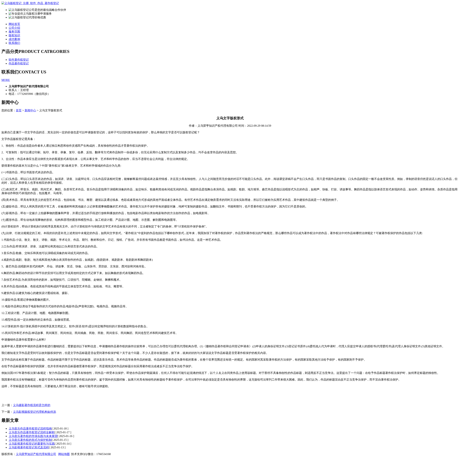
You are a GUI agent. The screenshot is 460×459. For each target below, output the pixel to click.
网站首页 (14, 24)
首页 (19, 110)
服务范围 (14, 31)
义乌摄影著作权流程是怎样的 (31, 405)
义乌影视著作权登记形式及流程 (29, 447)
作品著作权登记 (19, 63)
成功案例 (14, 39)
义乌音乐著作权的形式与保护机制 (30, 439)
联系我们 (14, 42)
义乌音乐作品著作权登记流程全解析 (32, 432)
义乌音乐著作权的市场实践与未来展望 (33, 436)
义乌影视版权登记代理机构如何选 (34, 411)
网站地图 (64, 454)
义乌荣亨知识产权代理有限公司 (36, 454)
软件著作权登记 (19, 59)
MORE (5, 80)
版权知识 (14, 35)
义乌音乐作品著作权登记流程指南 (30, 428)
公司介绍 (14, 27)
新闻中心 (30, 110)
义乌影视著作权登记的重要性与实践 (32, 443)
